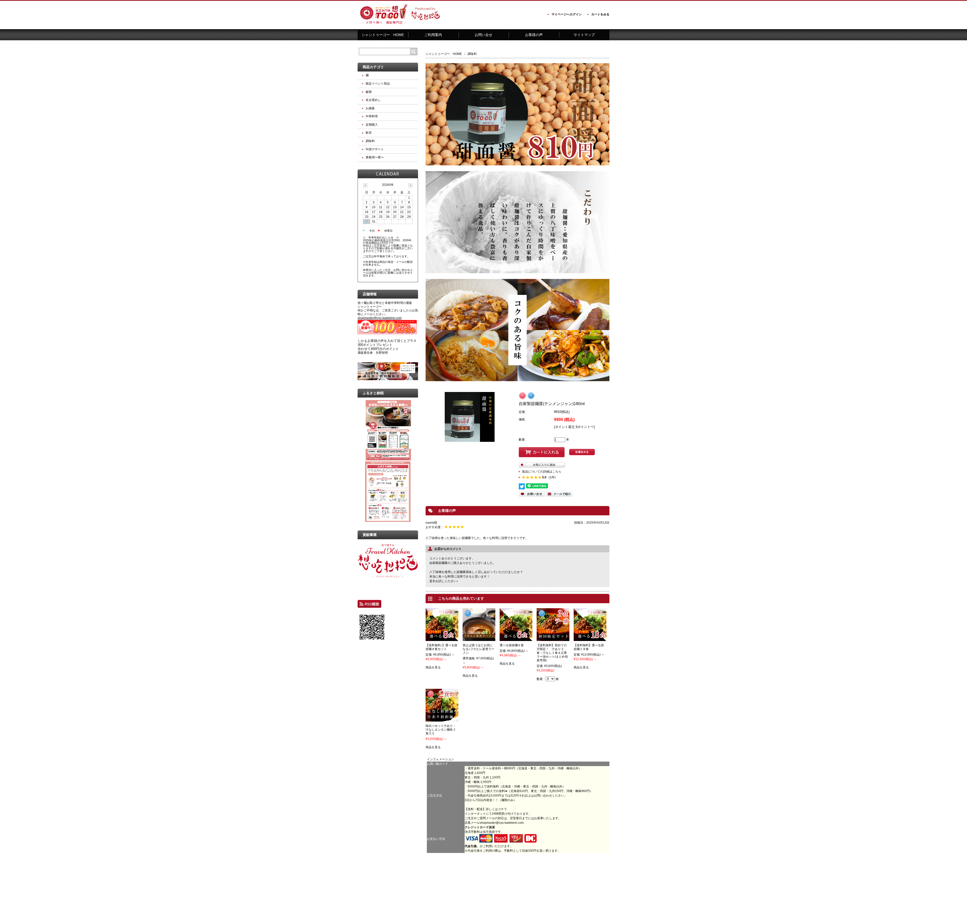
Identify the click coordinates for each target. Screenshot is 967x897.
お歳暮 (370, 108)
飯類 (369, 92)
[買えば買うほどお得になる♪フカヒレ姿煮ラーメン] (479, 638)
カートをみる (600, 14)
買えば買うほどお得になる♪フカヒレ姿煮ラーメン (478, 649)
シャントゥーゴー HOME (383, 35)
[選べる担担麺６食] (516, 638)
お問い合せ (483, 35)
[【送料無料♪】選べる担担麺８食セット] (442, 638)
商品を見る (433, 667)
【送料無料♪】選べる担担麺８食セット (441, 647)
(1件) (552, 477)
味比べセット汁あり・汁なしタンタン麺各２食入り (441, 729)
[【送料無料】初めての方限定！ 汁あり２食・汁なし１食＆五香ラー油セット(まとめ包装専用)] (553, 638)
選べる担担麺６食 (512, 645)
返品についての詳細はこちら (541, 471)
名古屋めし (373, 100)
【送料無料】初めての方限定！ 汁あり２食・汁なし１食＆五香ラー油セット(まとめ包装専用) (552, 652)
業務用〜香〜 (375, 157)
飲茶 (369, 132)
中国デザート (375, 149)
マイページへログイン (566, 14)
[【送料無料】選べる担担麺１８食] (590, 638)
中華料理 (372, 116)
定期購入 (372, 124)
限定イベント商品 (378, 83)
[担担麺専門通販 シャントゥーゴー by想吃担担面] (400, 25)
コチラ (502, 809)
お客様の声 (534, 35)
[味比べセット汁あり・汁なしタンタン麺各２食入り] (442, 719)
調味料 (472, 54)
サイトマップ (584, 35)
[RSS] (369, 605)
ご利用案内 (433, 35)
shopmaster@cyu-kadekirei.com (502, 822)
